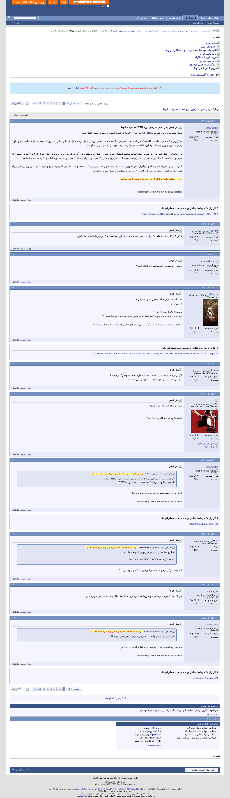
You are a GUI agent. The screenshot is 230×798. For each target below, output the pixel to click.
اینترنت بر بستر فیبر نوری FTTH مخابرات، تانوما (186, 109)
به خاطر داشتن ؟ (101, 6)
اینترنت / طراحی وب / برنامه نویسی (180, 30)
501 (34, 103)
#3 (13, 254)
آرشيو (19, 769)
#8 (13, 533)
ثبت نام (53, 2)
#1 (13, 121)
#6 (13, 394)
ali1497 (99, 353)
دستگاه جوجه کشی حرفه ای (203, 64)
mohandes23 (198, 213)
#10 (13, 617)
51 (44, 103)
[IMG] (155, 734)
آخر (18, 103)
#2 (13, 224)
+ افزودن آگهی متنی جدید (203, 74)
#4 (13, 287)
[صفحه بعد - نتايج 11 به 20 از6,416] (25, 103)
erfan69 (180, 213)
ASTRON (143, 353)
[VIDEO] (156, 737)
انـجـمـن (206, 30)
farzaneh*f (213, 677)
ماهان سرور (211, 43)
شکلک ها (157, 731)
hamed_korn (212, 714)
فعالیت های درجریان (209, 18)
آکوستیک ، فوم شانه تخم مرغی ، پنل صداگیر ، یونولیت (191, 50)
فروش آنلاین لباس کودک (205, 68)
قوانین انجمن (73, 88)
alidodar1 (108, 353)
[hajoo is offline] (204, 421)
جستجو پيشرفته (16, 23)
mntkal (188, 213)
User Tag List (212, 719)
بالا (13, 769)
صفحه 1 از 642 (72, 103)
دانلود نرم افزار (157, 18)
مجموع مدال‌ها (211, 446)
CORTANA (162, 213)
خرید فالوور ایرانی (208, 53)
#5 (13, 363)
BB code (155, 728)
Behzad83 (153, 353)
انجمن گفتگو (190, 18)
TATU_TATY (211, 213)
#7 (13, 460)
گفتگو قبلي (121, 698)
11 (48, 103)
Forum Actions (213, 23)
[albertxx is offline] (210, 312)
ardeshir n (133, 353)
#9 (13, 584)
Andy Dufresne (149, 213)
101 (39, 103)
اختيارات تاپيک (21, 115)
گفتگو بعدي (109, 698)
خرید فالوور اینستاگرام (206, 57)
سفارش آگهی (141, 18)
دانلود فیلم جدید (209, 46)
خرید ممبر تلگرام (208, 61)
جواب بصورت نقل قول (21, 200)
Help (63, 2)
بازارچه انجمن (174, 18)
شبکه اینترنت (152, 30)
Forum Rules (154, 745)
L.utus (202, 523)
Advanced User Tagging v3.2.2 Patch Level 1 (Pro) (95, 789)
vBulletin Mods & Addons (130, 789)
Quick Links (198, 23)
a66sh (196, 677)
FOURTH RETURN (179, 353)
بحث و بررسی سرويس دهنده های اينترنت (121, 30)
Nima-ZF (206, 353)
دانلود (26, 769)
